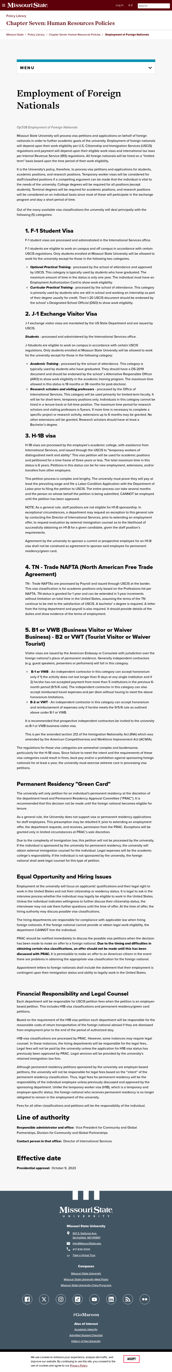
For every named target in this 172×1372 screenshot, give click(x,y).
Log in (119, 5)
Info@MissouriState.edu (87, 1243)
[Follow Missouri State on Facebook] (27, 1299)
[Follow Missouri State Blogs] (128, 1299)
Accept (131, 1359)
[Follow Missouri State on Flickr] (145, 1299)
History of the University (86, 1341)
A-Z (130, 5)
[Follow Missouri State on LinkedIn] (111, 1299)
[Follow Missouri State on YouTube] (94, 1299)
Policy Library (16, 15)
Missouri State (14, 35)
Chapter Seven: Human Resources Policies (60, 23)
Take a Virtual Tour (84, 1255)
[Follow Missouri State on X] (44, 1299)
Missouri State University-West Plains (86, 1279)
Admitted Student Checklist (86, 1335)
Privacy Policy (78, 1366)
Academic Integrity (86, 1329)
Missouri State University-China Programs (86, 1285)
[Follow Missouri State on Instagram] (61, 1299)
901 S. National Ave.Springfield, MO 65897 (86, 1235)
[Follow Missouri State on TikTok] (78, 1299)
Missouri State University (86, 1274)
